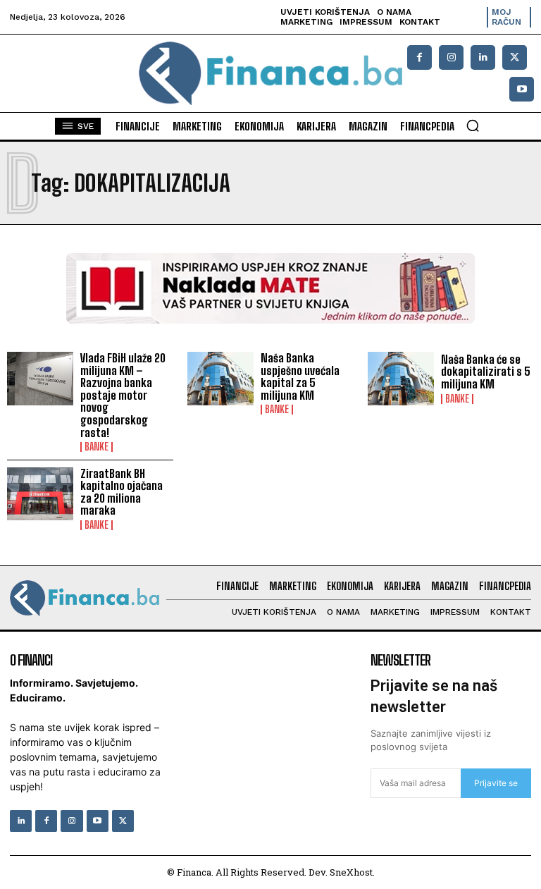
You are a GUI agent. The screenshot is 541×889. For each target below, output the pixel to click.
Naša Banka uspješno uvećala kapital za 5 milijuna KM (300, 376)
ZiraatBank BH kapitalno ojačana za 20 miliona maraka (121, 492)
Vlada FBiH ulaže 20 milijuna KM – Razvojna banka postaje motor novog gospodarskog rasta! (123, 395)
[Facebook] (419, 57)
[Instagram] (451, 57)
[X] (514, 57)
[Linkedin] (483, 57)
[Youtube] (521, 89)
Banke (96, 447)
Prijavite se (496, 783)
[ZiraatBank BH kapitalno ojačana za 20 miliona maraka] (40, 494)
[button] (473, 125)
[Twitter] (123, 821)
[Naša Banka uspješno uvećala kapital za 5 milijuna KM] (220, 378)
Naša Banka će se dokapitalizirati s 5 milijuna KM (485, 371)
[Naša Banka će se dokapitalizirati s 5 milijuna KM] (401, 378)
